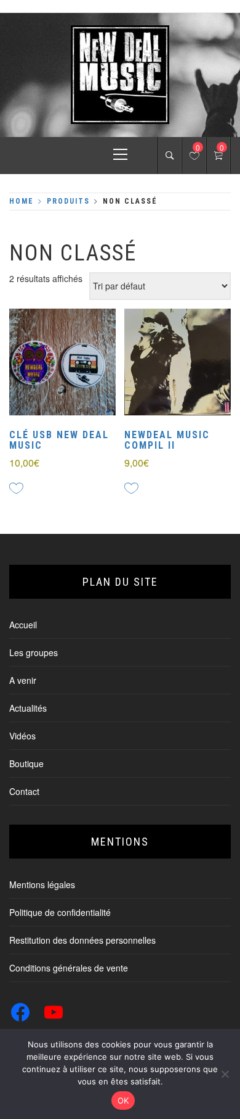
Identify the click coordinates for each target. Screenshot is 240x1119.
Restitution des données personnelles (82, 940)
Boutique (26, 763)
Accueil (23, 624)
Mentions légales (42, 884)
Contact (24, 791)
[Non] (224, 1074)
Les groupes (33, 652)
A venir (22, 680)
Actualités (28, 708)
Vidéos (22, 736)
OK (123, 1100)
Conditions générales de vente (68, 968)
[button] (40, 363)
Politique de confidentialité (60, 912)
